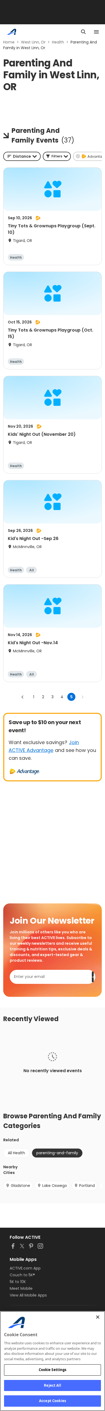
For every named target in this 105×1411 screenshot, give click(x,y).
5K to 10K (18, 1281)
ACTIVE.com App (25, 1268)
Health (58, 42)
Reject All (52, 1385)
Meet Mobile (21, 1288)
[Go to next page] (82, 697)
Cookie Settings (52, 1369)
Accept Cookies (52, 1400)
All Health (16, 1153)
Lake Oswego (54, 1185)
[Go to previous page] (23, 697)
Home (9, 42)
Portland (87, 1185)
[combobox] (22, 156)
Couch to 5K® (22, 1275)
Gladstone (20, 1185)
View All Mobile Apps (28, 1295)
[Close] (98, 1317)
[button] (57, 156)
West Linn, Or (33, 42)
